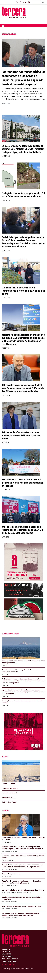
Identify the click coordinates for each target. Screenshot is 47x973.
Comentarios (7, 956)
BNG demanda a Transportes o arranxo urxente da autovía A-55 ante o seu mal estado (21, 435)
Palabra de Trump (9, 797)
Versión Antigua (9, 961)
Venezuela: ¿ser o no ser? (12, 874)
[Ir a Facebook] (16, 2)
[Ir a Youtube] (25, 2)
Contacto (6, 949)
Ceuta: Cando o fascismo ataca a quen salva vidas (21, 906)
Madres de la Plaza (9, 802)
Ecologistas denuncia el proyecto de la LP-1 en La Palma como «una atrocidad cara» (23, 194)
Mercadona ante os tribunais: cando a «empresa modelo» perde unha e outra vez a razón (20, 914)
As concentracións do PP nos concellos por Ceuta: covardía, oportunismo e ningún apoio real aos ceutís (22, 848)
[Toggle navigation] (3, 25)
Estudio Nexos (29, 969)
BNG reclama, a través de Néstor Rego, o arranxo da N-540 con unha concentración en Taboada (22, 482)
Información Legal (10, 958)
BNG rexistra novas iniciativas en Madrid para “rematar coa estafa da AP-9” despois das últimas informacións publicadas (23, 388)
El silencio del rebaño (10, 788)
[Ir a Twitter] (20, 2)
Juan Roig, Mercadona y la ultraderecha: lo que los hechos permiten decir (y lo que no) (21, 882)
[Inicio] (14, 12)
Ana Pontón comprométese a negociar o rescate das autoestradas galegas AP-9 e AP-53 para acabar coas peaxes (22, 529)
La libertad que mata (10, 793)
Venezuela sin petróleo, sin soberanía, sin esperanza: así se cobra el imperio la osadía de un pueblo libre (22, 866)
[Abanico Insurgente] (23, 613)
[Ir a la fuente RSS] (29, 2)
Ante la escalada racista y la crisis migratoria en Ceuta (23, 890)
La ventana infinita (9, 783)
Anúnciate (6, 954)
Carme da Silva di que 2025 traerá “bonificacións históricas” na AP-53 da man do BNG (23, 290)
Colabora (6, 951)
